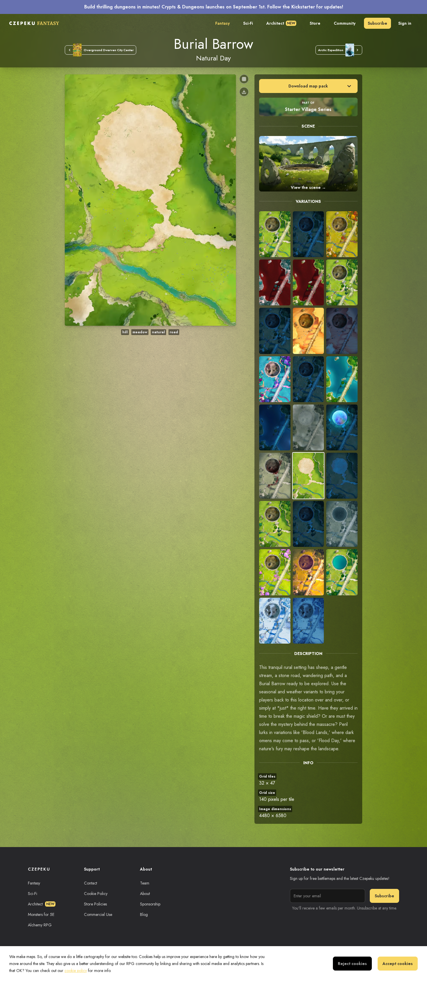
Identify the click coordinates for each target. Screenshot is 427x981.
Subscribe (377, 23)
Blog (144, 914)
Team (144, 883)
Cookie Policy (95, 893)
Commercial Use (98, 914)
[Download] (244, 91)
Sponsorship (150, 904)
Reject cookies (352, 963)
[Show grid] (244, 79)
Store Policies (95, 904)
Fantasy (222, 23)
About (145, 893)
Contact (90, 883)
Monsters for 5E (41, 914)
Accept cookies (398, 963)
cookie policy (75, 970)
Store (315, 23)
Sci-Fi (248, 23)
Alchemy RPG (40, 925)
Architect (280, 23)
